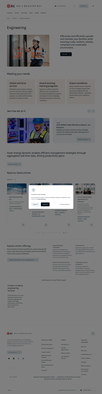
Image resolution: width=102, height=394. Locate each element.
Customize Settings (65, 204)
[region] (51, 197)
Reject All (35, 204)
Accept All (45, 204)
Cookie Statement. (41, 199)
